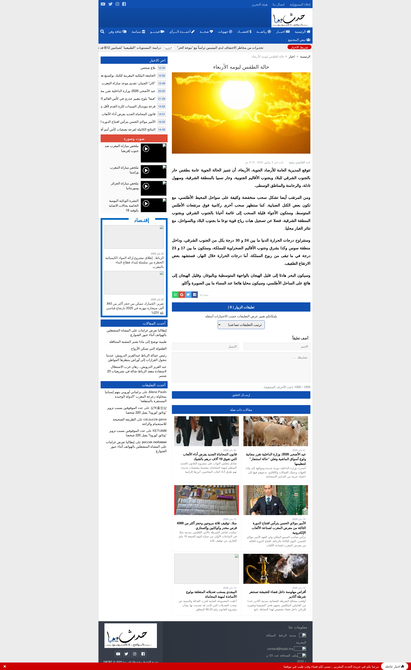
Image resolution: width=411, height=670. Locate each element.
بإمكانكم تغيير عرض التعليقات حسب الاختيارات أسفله (241, 316)
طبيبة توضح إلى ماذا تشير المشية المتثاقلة (138, 341)
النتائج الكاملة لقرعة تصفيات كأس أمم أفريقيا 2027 (121, 129)
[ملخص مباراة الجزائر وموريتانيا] (134, 188)
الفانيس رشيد (297, 162)
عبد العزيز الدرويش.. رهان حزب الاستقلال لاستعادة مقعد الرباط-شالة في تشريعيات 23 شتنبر (137, 371)
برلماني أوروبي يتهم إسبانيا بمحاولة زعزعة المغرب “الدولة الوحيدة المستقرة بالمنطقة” (136, 396)
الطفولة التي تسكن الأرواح (149, 348)
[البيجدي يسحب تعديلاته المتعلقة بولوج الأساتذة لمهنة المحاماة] (206, 556)
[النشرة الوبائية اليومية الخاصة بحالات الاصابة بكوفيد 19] (134, 205)
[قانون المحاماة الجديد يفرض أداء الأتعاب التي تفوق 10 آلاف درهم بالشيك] (206, 418)
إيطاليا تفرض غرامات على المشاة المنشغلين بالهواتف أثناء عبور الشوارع (137, 332)
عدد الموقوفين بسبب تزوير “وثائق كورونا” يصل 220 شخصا (137, 409)
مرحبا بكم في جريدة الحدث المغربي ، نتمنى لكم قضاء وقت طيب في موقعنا (331, 666)
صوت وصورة (134, 138)
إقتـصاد (141, 219)
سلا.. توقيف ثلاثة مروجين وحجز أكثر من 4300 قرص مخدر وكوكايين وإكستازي (207, 525)
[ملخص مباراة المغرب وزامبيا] (134, 172)
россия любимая (154, 442)
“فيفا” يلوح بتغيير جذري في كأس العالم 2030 (125, 98)
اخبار (292, 56)
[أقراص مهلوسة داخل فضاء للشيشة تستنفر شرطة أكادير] (275, 556)
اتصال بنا (278, 4)
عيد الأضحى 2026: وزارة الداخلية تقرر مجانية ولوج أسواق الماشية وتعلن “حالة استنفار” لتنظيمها (276, 459)
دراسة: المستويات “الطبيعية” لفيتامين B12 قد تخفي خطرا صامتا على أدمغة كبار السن (139, 47)
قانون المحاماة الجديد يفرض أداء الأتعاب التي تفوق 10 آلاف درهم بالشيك (210, 456)
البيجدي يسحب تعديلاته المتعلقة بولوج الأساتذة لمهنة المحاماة (211, 594)
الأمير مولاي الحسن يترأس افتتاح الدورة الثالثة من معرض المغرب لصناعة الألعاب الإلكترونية (279, 528)
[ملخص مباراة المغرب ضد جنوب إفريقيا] (134, 153)
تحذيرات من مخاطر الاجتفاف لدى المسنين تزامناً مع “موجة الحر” (255, 47)
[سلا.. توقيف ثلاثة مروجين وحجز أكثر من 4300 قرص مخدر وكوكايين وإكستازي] (206, 487)
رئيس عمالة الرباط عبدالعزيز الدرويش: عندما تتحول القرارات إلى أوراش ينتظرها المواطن (136, 357)
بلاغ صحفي (147, 67)
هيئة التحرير (260, 4)
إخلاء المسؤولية (300, 4)
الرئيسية (305, 56)
